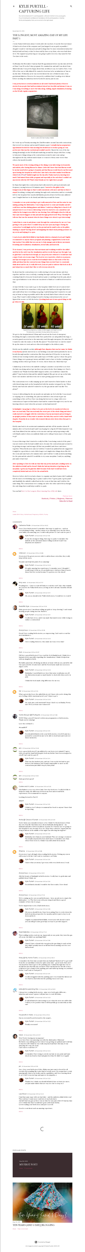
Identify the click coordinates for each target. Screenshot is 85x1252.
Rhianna (22, 851)
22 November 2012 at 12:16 (42, 834)
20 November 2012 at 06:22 (39, 525)
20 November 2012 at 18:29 (47, 989)
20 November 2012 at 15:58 (34, 851)
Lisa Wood (22, 1094)
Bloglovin (60, 498)
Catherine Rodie (25, 525)
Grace (21, 1035)
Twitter (53, 498)
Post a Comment (23, 1229)
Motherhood (28, 514)
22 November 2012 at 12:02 (43, 638)
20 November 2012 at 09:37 (31, 652)
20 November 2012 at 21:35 (30, 1066)
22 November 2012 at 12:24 (43, 1051)
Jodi (20, 652)
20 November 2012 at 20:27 (32, 1035)
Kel (20, 691)
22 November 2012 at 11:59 (42, 535)
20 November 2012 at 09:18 (37, 630)
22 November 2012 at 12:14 (42, 758)
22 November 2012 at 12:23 (42, 997)
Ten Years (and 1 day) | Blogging (34, 1225)
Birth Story (20, 514)
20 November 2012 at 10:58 (49, 715)
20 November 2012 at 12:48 (30, 748)
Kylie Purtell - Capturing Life (34, 9)
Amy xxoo (22, 582)
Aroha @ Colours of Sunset (28, 820)
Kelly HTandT (22, 175)
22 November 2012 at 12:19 (42, 973)
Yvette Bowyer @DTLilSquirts (29, 715)
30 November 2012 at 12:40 (35, 1094)
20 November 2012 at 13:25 (43, 786)
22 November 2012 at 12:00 (43, 565)
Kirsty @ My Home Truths (28, 958)
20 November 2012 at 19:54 (42, 1015)
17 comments (28, 1168)
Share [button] (14, 511)
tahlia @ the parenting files (28, 989)
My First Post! (28, 1164)
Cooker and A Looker (26, 786)
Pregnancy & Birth (37, 514)
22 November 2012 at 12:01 (42, 593)
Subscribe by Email (66, 501)
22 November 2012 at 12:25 (42, 1078)
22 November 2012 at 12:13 (42, 731)
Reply (21, 548)
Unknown (22, 553)
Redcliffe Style (24, 606)
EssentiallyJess (24, 932)
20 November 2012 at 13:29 (47, 820)
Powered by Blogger (44, 1242)
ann (20, 748)
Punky (46, 514)
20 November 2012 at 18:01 (46, 958)
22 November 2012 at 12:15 (42, 804)
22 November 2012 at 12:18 (42, 909)
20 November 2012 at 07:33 (38, 606)
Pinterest (69, 498)
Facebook (45, 498)
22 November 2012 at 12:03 (43, 670)
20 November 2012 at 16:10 (37, 873)
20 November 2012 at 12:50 (30, 776)
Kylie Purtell (29, 536)
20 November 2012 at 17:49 (38, 932)
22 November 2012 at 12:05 (43, 699)
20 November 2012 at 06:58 (35, 553)
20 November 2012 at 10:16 (30, 691)
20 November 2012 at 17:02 (37, 895)
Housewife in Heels (26, 1015)
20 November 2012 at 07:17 (35, 582)
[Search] (71, 6)
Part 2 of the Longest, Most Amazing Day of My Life (39, 491)
